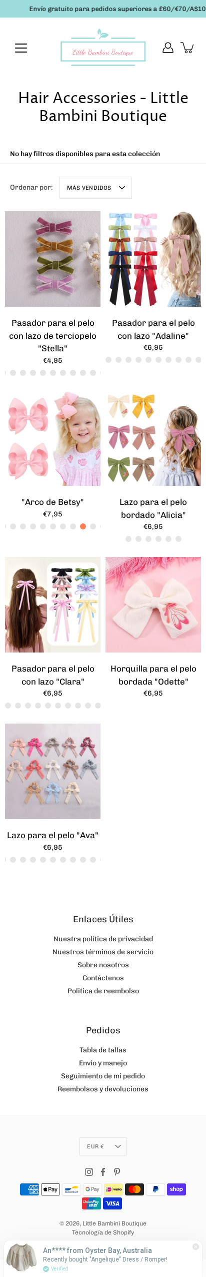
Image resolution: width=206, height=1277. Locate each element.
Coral (83, 526)
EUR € (95, 1146)
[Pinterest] (117, 1172)
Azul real (93, 526)
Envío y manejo (103, 1063)
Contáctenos (103, 978)
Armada (109, 360)
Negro (159, 360)
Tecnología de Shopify (103, 1232)
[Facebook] (103, 1172)
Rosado (33, 372)
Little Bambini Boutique (114, 1223)
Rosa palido (119, 360)
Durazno (53, 372)
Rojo (199, 360)
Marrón (179, 360)
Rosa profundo (23, 526)
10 (83, 860)
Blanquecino (98, 706)
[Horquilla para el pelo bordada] (153, 605)
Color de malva (88, 706)
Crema (63, 372)
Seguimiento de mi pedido (103, 1076)
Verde (169, 360)
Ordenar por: (31, 187)
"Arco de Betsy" (53, 502)
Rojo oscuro (149, 360)
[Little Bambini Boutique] (103, 48)
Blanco (189, 360)
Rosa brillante (18, 706)
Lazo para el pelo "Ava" (52, 835)
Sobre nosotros (103, 965)
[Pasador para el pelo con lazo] (153, 259)
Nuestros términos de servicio (103, 952)
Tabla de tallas (103, 1050)
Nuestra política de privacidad (103, 939)
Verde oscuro (73, 372)
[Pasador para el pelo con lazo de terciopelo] (52, 259)
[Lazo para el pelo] (52, 771)
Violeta (43, 372)
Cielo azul (83, 372)
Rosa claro (179, 539)
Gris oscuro (93, 372)
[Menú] (21, 48)
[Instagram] (89, 1172)
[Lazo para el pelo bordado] (153, 438)
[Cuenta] (168, 48)
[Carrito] (188, 48)
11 (93, 860)
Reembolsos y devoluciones (103, 1089)
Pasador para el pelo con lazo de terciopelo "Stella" (52, 335)
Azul (13, 372)
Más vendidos (89, 187)
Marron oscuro (73, 526)
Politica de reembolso (103, 991)
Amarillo (23, 372)
